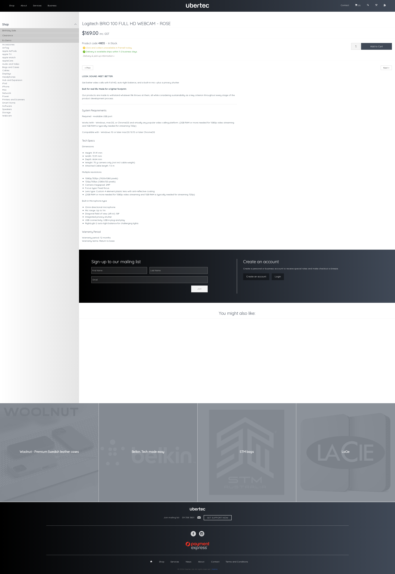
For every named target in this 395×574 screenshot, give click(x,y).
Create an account (256, 276)
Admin (215, 569)
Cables (5, 70)
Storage (6, 112)
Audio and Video (10, 64)
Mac (4, 89)
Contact (345, 5)
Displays (6, 73)
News (188, 561)
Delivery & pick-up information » (98, 56)
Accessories (8, 44)
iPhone (5, 86)
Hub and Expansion (12, 80)
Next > (386, 68)
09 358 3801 (188, 517)
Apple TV (7, 54)
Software (7, 106)
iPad (4, 83)
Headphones (8, 76)
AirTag (5, 47)
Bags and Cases (10, 67)
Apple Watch (9, 57)
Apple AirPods (9, 51)
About (24, 5)
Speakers (7, 109)
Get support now (217, 517)
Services (37, 5)
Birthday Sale (9, 30)
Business (52, 5)
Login (278, 276)
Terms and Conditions (237, 561)
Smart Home (8, 102)
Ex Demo (6, 40)
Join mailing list (171, 517)
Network (6, 93)
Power (5, 96)
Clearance (7, 35)
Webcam (7, 115)
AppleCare (7, 60)
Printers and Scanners (13, 99)
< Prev (88, 68)
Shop (12, 5)
